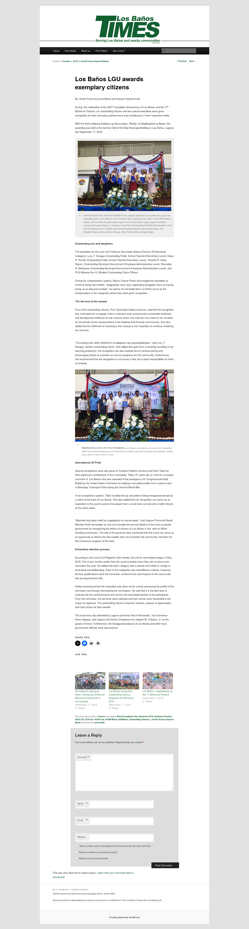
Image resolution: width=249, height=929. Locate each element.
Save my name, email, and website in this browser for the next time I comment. (115, 845)
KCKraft (89, 719)
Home (56, 50)
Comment (83, 757)
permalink (100, 722)
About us (85, 50)
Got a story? (119, 50)
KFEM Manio (111, 719)
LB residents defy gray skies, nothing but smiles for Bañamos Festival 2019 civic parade (90, 696)
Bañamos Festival (163, 716)
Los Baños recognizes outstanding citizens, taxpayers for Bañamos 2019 (121, 696)
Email (82, 820)
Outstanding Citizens (139, 719)
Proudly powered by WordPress (124, 917)
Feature (101, 716)
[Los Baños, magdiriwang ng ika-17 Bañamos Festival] (158, 681)
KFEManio (123, 719)
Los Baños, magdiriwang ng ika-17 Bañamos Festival (157, 692)
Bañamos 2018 (146, 716)
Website (81, 837)
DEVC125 (79, 719)
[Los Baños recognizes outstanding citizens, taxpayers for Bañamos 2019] (124, 681)
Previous (181, 61)
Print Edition (102, 50)
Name (82, 803)
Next (192, 61)
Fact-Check (70, 50)
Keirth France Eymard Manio (95, 61)
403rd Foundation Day (127, 716)
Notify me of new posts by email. (93, 858)
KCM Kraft (99, 719)
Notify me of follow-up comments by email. (98, 852)
